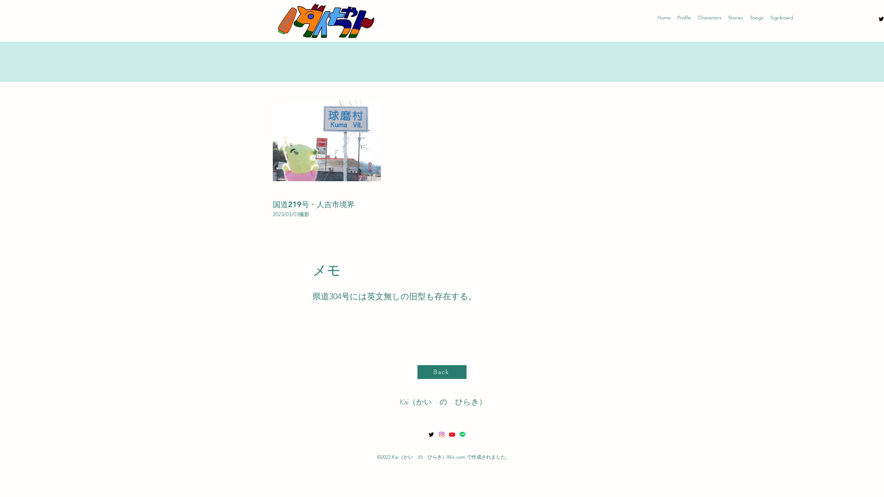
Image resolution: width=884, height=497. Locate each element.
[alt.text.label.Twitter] (431, 434)
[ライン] (462, 434)
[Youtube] (452, 434)
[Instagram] (441, 434)
